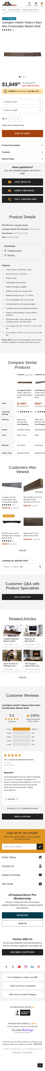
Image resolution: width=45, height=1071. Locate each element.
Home (4, 10)
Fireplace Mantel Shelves (30, 10)
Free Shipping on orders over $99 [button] (22, 977)
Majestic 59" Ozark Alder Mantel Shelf (31, 534)
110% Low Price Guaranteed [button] (22, 986)
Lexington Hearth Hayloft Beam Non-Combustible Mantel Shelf (10, 499)
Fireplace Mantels (14, 10)
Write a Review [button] (23, 817)
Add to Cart (22, 133)
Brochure (11, 255)
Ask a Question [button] (22, 597)
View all (22, 550)
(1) (13, 30)
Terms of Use (16, 1052)
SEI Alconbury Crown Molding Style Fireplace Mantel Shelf (11, 535)
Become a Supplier (22, 952)
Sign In (22, 924)
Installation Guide (14, 251)
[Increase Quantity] (18, 119)
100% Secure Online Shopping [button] (22, 994)
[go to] (12, 486)
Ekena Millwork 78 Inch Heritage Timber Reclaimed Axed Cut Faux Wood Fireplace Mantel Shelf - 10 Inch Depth (33, 499)
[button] (22, 190)
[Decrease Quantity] (12, 119)
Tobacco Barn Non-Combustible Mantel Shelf (24, 393)
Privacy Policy (28, 1052)
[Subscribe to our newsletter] (40, 847)
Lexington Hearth (21, 225)
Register (22, 915)
